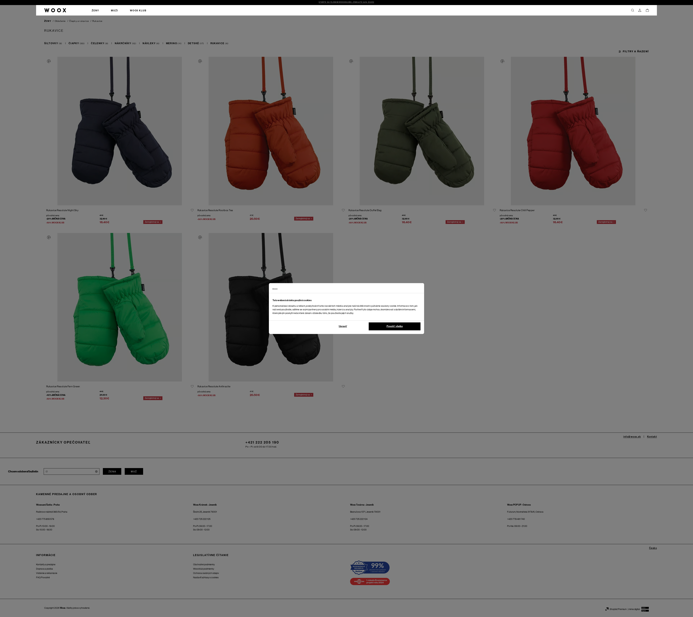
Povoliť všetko (395, 326)
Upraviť (343, 326)
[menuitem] (95, 10)
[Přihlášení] (639, 10)
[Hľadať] (632, 10)
